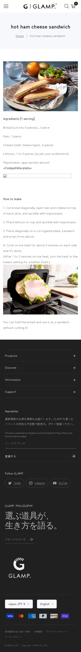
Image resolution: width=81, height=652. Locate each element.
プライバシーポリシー (57, 631)
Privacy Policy (61, 432)
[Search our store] (67, 6)
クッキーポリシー (13, 636)
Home (20, 35)
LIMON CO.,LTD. (40, 645)
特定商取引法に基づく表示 (17, 631)
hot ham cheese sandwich (47, 35)
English (45, 604)
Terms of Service (12, 436)
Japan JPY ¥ (17, 604)
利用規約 (38, 631)
